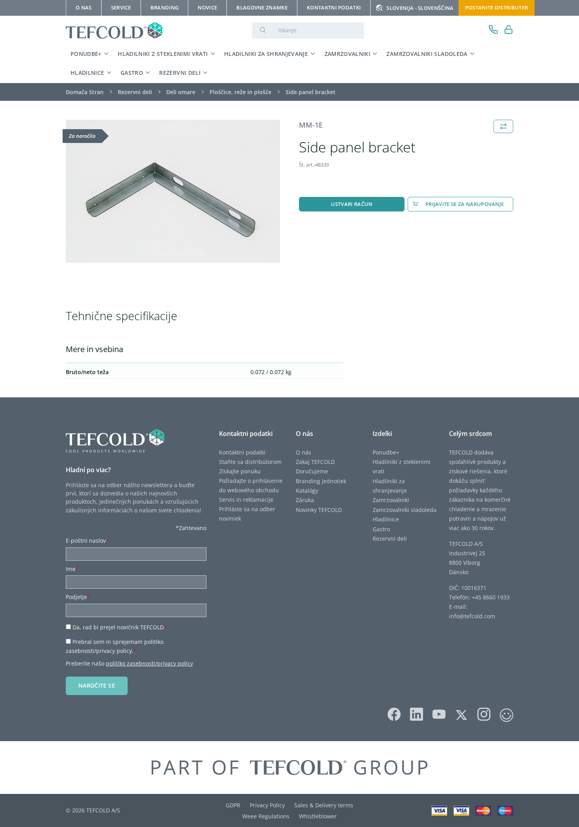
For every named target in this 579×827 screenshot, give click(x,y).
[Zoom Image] (173, 191)
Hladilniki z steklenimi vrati (163, 53)
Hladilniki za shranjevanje (266, 53)
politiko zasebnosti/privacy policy (149, 663)
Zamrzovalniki (348, 53)
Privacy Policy (267, 805)
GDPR (233, 805)
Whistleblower (318, 816)
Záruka (305, 500)
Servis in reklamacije (246, 499)
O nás (303, 452)
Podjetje (78, 597)
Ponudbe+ (86, 53)
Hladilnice (87, 72)
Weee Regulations (266, 816)
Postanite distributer (496, 7)
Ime (72, 569)
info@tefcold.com (472, 616)
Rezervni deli (179, 72)
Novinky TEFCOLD (319, 510)
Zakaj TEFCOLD (315, 461)
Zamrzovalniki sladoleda (426, 53)
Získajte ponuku (240, 471)
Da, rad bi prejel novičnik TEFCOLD (119, 627)
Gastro (132, 72)
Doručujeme (312, 471)
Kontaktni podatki (242, 452)
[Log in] (508, 30)
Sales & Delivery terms (323, 805)
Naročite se (96, 685)
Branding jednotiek (321, 481)
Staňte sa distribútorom (250, 461)
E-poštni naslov (87, 540)
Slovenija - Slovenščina (419, 7)
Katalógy (307, 490)
